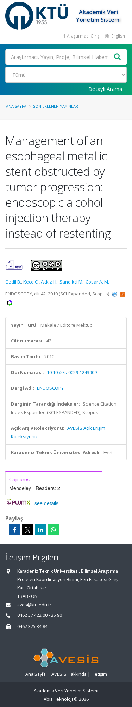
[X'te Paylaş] (27, 529)
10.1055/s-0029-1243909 (72, 372)
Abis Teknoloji (58, 699)
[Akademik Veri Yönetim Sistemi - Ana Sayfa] (37, 16)
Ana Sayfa (16, 106)
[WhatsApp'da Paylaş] (53, 529)
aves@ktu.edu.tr (34, 605)
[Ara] (117, 57)
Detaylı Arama (105, 88)
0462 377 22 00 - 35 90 (39, 615)
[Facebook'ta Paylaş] (14, 529)
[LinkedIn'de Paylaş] (40, 529)
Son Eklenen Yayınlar (55, 106)
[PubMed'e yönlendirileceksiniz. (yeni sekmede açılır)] (115, 294)
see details (46, 503)
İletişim (99, 674)
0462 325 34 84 (32, 626)
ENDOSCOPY (50, 388)
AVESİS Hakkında (69, 674)
